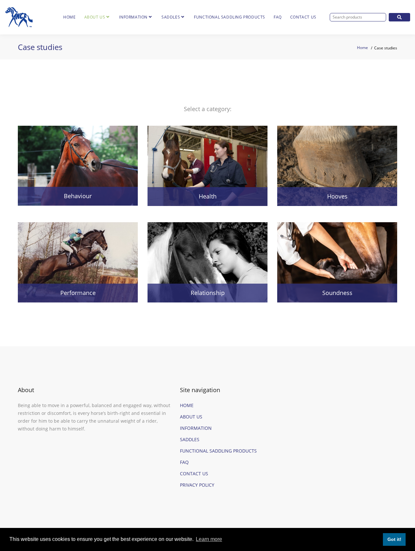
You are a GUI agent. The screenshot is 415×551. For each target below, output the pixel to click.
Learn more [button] (209, 539)
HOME (187, 405)
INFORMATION (196, 428)
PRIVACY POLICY (197, 485)
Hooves (337, 196)
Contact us (303, 17)
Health (208, 196)
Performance (78, 293)
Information (133, 17)
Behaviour (78, 196)
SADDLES (189, 439)
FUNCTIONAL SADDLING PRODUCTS (229, 17)
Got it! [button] (394, 539)
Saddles (170, 17)
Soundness (337, 293)
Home (69, 17)
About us (94, 17)
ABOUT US (191, 417)
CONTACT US (194, 473)
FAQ (278, 17)
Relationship (208, 293)
